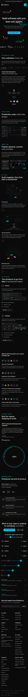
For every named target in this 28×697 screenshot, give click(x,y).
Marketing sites (6, 263)
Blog (2, 661)
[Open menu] (25, 4)
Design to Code (18, 625)
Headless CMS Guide (19, 661)
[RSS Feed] (10, 695)
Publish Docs (18, 619)
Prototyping (5, 202)
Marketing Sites (18, 643)
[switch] (11, 537)
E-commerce (18, 645)
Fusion (7, 286)
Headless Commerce (19, 654)
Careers (3, 627)
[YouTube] (1, 695)
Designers (11, 67)
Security (15, 690)
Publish (7, 316)
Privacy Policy (17, 602)
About (2, 625)
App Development (19, 637)
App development (6, 232)
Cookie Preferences (15, 692)
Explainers (3, 681)
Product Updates (5, 619)
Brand (2, 631)
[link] (14, 79)
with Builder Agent (18, 537)
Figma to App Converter (6, 646)
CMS (16, 627)
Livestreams (4, 664)
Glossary (3, 683)
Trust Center (7, 692)
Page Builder (18, 629)
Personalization (18, 647)
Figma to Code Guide (19, 659)
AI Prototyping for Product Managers (7, 641)
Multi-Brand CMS (18, 652)
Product (18, 67)
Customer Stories (5, 668)
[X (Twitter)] (6, 695)
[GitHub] (4, 695)
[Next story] (25, 418)
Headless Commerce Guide (19, 664)
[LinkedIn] (8, 695)
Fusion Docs (18, 617)
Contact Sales (4, 629)
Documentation (18, 615)
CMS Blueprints (4, 679)
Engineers (4, 67)
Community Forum (5, 670)
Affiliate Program (4, 674)
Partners (3, 672)
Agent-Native (4, 685)
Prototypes (17, 639)
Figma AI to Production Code (6, 637)
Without (7, 537)
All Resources (4, 659)
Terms (2, 692)
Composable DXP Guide (20, 667)
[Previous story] (22, 418)
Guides (2, 666)
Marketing (25, 67)
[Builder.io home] (5, 4)
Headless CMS (18, 649)
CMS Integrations (5, 676)
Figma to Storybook (5, 644)
